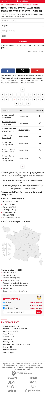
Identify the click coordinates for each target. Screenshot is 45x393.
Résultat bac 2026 (9, 273)
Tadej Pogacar (8, 334)
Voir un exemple (36, 303)
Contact (40, 363)
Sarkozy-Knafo (8, 342)
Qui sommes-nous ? (9, 363)
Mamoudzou (13, 45)
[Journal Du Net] (11, 382)
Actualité (7, 303)
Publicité (34, 363)
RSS (16, 365)
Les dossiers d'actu (11, 308)
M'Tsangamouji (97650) (11, 218)
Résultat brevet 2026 (12, 5)
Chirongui (40, 45)
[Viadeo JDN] (33, 386)
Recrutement (22, 365)
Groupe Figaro (39, 367)
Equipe (18, 363)
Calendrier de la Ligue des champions (16, 344)
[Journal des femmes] (11, 378)
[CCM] (33, 378)
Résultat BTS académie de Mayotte (15, 286)
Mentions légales (28, 367)
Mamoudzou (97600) (10, 202)
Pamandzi (31, 45)
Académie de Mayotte (30, 5)
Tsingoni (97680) (9, 204)
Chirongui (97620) (9, 210)
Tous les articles (9, 365)
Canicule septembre (10, 331)
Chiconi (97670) (8, 215)
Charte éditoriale (25, 363)
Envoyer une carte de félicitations (15, 291)
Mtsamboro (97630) (10, 212)
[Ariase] (11, 390)
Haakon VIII (7, 347)
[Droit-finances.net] (33, 382)
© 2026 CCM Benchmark (22, 369)
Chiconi (5, 48)
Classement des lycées (11, 278)
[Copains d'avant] (11, 386)
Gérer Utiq (19, 367)
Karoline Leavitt (8, 336)
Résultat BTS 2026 (10, 275)
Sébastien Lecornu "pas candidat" (15, 329)
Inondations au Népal (11, 326)
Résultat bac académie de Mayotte (15, 283)
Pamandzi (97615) (9, 207)
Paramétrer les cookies (8, 367)
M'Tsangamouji (24, 130)
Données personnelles (34, 365)
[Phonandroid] (33, 390)
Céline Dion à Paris (10, 350)
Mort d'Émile (8, 339)
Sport (6, 305)
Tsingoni (23, 45)
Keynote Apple (8, 352)
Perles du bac (8, 288)
